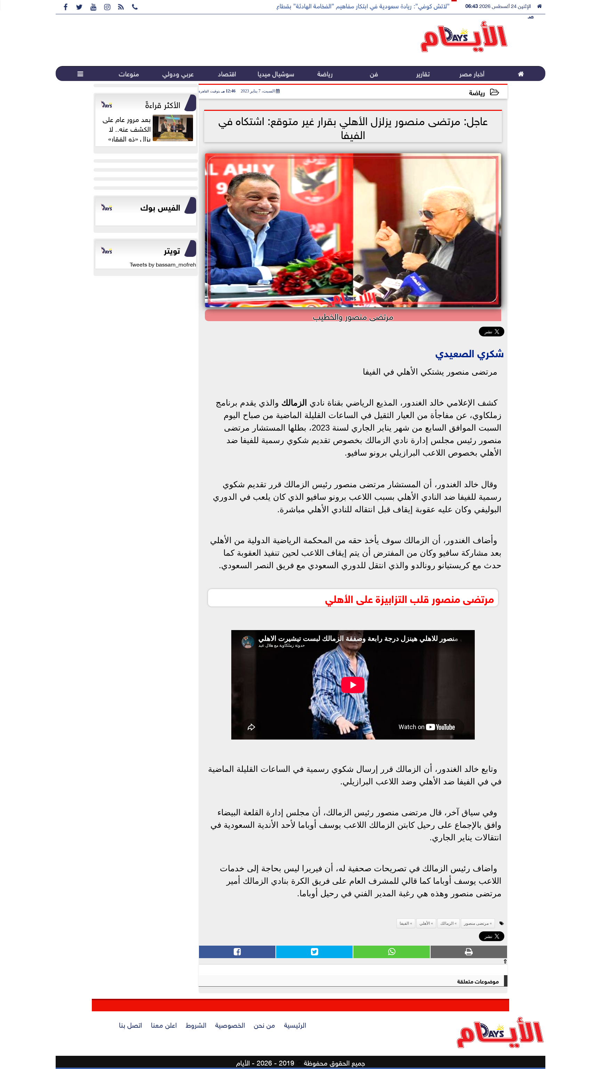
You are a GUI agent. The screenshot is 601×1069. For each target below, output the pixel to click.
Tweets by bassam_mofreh (163, 264)
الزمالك (294, 402)
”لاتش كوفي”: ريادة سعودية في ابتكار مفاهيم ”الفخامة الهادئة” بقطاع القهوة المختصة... (340, 5)
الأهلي (424, 923)
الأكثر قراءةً (162, 103)
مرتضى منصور (476, 923)
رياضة (477, 92)
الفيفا (404, 923)
